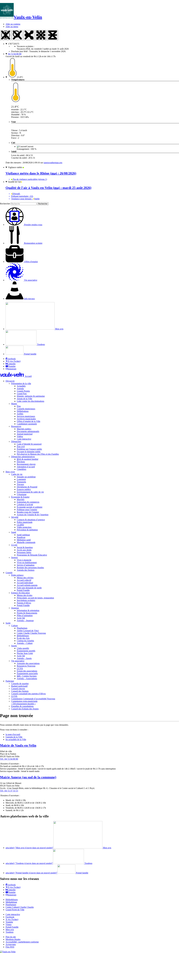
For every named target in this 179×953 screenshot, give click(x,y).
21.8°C (20, 77)
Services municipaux (26, 416)
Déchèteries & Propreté (27, 487)
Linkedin (12, 364)
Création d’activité (25, 504)
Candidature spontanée (27, 424)
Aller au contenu (13, 24)
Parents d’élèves (24, 603)
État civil (21, 446)
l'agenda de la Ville (14, 737)
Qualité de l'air (14, 182)
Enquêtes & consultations (22, 706)
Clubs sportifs (23, 648)
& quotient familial (27, 459)
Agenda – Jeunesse (25, 620)
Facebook (11, 358)
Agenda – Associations (27, 678)
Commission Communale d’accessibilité (33, 698)
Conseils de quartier (20, 683)
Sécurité (14, 517)
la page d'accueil (13, 734)
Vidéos (20, 436)
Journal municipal (24, 434)
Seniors (14, 557)
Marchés (20, 499)
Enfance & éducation (20, 593)
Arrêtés (20, 414)
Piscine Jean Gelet (25, 653)
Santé (13, 532)
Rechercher (5, 203)
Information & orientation (28, 610)
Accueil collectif (24, 580)
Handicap (21, 537)
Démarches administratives (23, 456)
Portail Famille (23, 590)
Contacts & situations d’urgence (31, 519)
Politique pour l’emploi (27, 509)
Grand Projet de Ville (15, 909)
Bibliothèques (23, 635)
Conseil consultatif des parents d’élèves (28, 693)
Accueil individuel (25, 582)
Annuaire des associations (28, 663)
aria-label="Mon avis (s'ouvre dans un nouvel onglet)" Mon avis (58, 848)
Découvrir (10, 381)
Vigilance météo (15, 167)
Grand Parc (22, 393)
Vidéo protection (24, 527)
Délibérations (23, 411)
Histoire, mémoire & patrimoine (31, 396)
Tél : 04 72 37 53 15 (9, 791)
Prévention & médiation (27, 530)
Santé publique (23, 535)
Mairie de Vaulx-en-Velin (18, 745)
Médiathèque (11, 902)
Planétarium (22, 628)
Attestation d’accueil (26, 467)
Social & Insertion (25, 547)
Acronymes (11, 944)
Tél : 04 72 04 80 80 (9, 759)
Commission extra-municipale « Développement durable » (24, 702)
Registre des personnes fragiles (30, 567)
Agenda (20, 388)
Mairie (14, 403)
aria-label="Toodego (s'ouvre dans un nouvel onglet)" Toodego (49, 863)
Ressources (16, 426)
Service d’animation (25, 565)
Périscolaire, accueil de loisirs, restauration (35, 598)
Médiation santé (24, 540)
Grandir (9, 572)
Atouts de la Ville (24, 398)
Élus (19, 406)
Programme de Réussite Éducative (32, 555)
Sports (14, 646)
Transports (21, 482)
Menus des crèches (25, 577)
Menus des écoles (24, 595)
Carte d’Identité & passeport (29, 444)
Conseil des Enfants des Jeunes (25, 709)
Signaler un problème (26, 477)
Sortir (8, 623)
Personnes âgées (24, 552)
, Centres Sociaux (27, 676)
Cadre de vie (16, 474)
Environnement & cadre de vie (30, 492)
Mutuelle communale (26, 542)
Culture (14, 625)
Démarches (16, 441)
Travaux (20, 484)
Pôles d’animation (25, 615)
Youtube (12, 366)
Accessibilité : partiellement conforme (22, 942)
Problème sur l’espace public (29, 449)
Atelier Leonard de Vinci (28, 630)
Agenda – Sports (24, 658)
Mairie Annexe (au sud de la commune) (28, 777)
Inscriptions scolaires (26, 600)
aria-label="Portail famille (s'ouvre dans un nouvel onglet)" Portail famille (47, 873)
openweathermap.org (53, 162)
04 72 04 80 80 (14, 54)
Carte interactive (24, 439)
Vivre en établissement (27, 562)
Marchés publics (24, 429)
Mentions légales (13, 939)
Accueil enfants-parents (27, 585)
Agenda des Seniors (25, 570)
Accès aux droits (24, 550)
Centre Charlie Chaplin (31, 633)
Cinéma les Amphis (25, 640)
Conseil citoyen (18, 688)
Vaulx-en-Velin (28, 17)
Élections (21, 461)
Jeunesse (15, 608)
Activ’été (21, 618)
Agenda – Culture (25, 643)
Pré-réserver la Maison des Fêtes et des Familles (38, 454)
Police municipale (24, 522)
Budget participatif (19, 686)
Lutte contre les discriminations (30, 401)
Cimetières (21, 469)
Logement (21, 479)
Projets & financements (27, 613)
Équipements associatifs (27, 673)
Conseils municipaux (26, 409)
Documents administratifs (28, 431)
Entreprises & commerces (28, 502)
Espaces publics (24, 489)
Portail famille (29, 354)
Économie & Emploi (20, 497)
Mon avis (59, 329)
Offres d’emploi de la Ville (28, 421)
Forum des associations (27, 671)
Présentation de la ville (21, 383)
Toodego (40, 344)
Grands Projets (23, 391)
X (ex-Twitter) (14, 361)
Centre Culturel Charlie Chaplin (20, 907)
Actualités (21, 386)
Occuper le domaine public (29, 451)
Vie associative (17, 661)
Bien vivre (10, 472)
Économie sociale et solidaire (29, 507)
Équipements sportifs (26, 651)
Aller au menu (12, 26)
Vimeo (8, 924)
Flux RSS (10, 947)
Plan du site (11, 937)
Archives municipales (26, 419)
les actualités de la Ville (16, 739)
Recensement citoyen (26, 464)
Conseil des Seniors (20, 691)
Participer (10, 681)
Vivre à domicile (24, 560)
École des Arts (23, 638)
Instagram (12, 369)
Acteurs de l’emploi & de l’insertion (32, 514)
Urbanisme (21, 494)
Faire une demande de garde (29, 588)
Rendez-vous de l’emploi (28, 512)
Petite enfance (17, 575)
